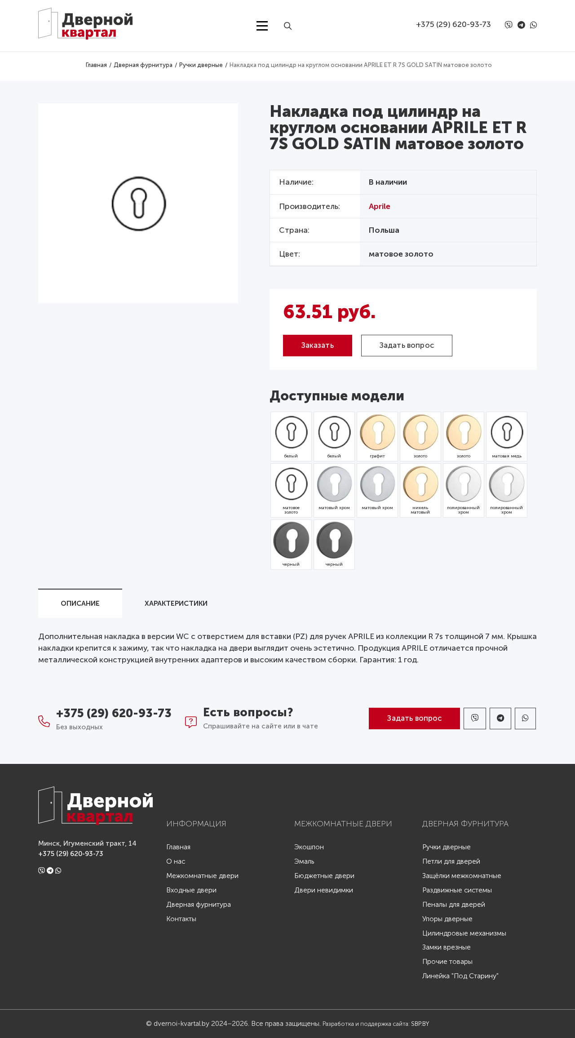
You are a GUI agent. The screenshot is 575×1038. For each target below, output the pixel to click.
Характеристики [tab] (176, 603)
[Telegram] (523, 25)
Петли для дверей (451, 861)
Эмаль (304, 861)
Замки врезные (446, 947)
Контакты (181, 919)
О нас (175, 861)
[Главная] (92, 20)
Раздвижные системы (457, 890)
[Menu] (262, 26)
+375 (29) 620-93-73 (453, 24)
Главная (178, 847)
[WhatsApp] (533, 25)
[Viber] (510, 25)
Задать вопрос (407, 345)
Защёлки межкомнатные (461, 876)
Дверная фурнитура (198, 905)
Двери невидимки (323, 890)
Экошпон (309, 847)
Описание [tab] (80, 603)
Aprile (379, 206)
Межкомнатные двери (202, 876)
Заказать (317, 345)
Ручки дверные (446, 847)
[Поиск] (291, 25)
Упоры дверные (447, 919)
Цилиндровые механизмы (464, 933)
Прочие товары (447, 962)
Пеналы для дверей (453, 905)
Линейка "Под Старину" (460, 976)
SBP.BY (420, 1023)
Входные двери (191, 890)
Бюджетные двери (324, 876)
